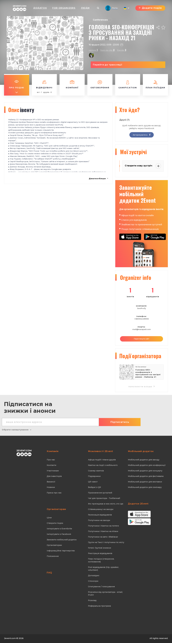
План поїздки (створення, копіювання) (101, 560)
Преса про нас (54, 493)
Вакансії (51, 482)
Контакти (51, 465)
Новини (51, 487)
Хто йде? (129, 110)
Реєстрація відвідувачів (100, 553)
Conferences (100, 20)
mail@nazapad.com (141, 329)
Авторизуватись (140, 135)
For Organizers (63, 8)
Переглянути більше (140, 387)
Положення (53, 556)
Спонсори (93, 581)
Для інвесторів (54, 476)
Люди (85, 8)
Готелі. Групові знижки (99, 548)
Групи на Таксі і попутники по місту (106, 542)
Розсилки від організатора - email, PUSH (105, 593)
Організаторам (54, 545)
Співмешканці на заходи (100, 509)
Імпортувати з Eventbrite (59, 528)
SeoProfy (141, 308)
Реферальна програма (99, 606)
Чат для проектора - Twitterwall (104, 498)
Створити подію (55, 523)
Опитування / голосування (101, 586)
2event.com (10, 638)
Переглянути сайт (141, 339)
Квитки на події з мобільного (103, 465)
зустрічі (133, 152)
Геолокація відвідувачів (100, 515)
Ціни (49, 517)
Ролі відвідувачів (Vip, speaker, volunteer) (103, 568)
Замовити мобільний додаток (62, 539)
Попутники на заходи (99, 520)
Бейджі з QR (94, 487)
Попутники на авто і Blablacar (103, 537)
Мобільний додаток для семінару (145, 487)
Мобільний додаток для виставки (145, 482)
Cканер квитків (96, 470)
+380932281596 (141, 319)
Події (140, 356)
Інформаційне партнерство (61, 550)
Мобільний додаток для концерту (145, 470)
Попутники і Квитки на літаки (103, 531)
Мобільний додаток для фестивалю (146, 476)
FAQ (49, 572)
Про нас (51, 459)
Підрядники (94, 476)
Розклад (92, 600)
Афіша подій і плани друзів (102, 459)
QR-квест (93, 482)
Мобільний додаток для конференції (147, 465)
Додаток (40, 8)
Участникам (53, 470)
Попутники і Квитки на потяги (103, 526)
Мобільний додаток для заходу (143, 459)
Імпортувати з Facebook (59, 534)
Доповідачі (93, 575)
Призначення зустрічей (100, 493)
